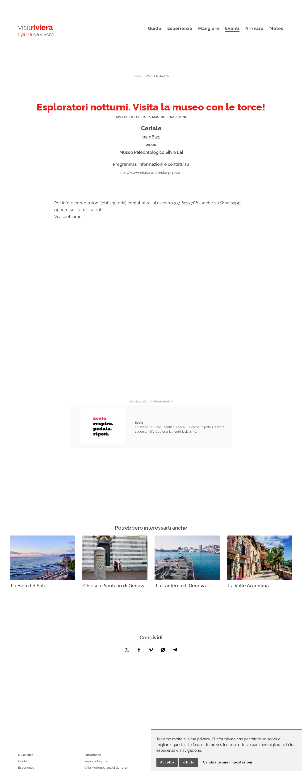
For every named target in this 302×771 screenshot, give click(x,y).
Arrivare (254, 28)
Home (137, 75)
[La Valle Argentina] (259, 558)
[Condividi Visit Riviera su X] (127, 651)
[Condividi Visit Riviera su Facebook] (139, 651)
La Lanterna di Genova (181, 585)
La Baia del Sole (28, 585)
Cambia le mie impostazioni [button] (227, 762)
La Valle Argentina (248, 585)
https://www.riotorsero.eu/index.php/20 (149, 172)
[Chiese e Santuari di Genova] (114, 558)
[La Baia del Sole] (42, 558)
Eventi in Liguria (157, 75)
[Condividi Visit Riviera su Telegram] (175, 651)
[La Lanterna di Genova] (187, 558)
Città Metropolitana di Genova (105, 767)
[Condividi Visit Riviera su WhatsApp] (163, 651)
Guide (154, 28)
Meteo (276, 28)
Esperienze (179, 28)
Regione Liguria (95, 761)
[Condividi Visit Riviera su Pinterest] (151, 651)
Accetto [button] (167, 762)
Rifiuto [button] (188, 762)
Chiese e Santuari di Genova (114, 585)
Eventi (232, 28)
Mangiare (208, 28)
